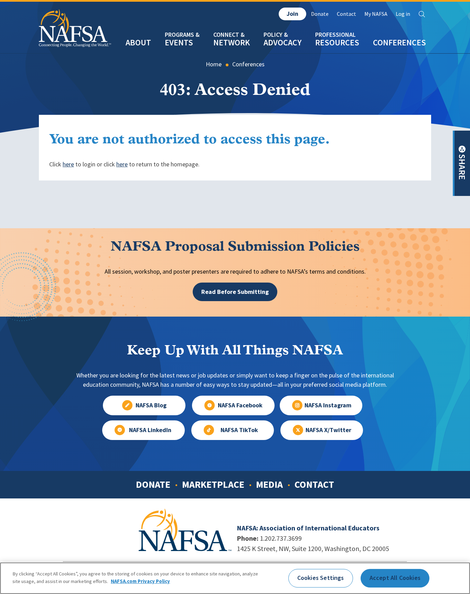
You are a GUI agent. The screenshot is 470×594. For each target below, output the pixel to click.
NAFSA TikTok (239, 430)
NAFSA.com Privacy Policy (140, 581)
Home (214, 64)
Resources (337, 42)
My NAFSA (375, 14)
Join (292, 14)
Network (231, 42)
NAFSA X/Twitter (328, 430)
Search (422, 14)
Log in (403, 14)
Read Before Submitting (235, 292)
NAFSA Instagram (328, 405)
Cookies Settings (320, 578)
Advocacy (282, 42)
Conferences (399, 42)
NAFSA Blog (151, 405)
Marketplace (213, 484)
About (138, 42)
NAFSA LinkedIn (150, 430)
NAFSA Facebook (240, 405)
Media (269, 484)
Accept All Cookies (395, 578)
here (68, 164)
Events (179, 42)
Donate (320, 14)
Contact (346, 14)
